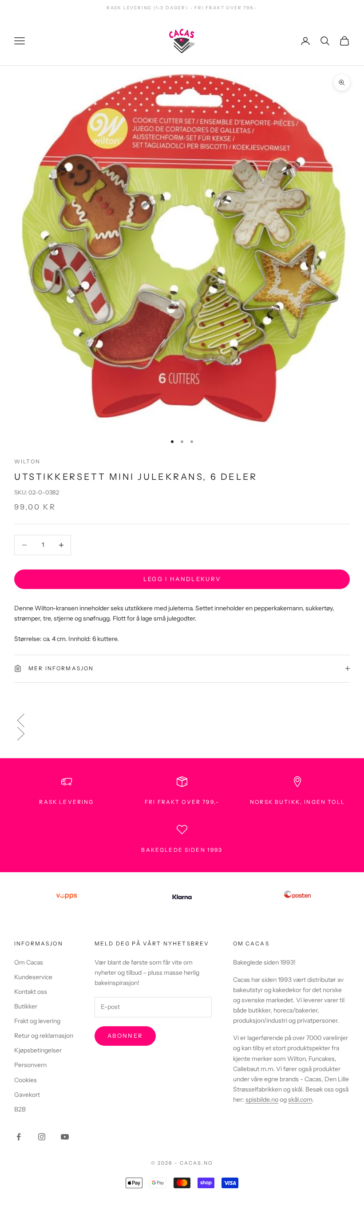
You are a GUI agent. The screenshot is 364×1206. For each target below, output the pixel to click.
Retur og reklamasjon (43, 1036)
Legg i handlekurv (182, 578)
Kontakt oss (30, 992)
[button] (182, 720)
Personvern (30, 1065)
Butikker (25, 1006)
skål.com (300, 1099)
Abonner (125, 1035)
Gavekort (27, 1095)
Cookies (25, 1080)
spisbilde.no (261, 1099)
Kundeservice (33, 977)
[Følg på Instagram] (41, 1136)
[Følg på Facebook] (18, 1136)
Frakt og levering (37, 1021)
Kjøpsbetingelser (38, 1050)
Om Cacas (28, 962)
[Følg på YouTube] (64, 1136)
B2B (20, 1109)
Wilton (27, 461)
